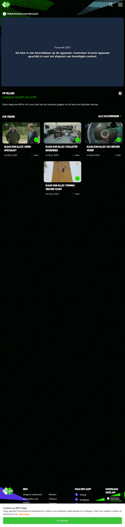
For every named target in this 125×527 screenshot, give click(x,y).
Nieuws (52, 494)
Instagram (84, 499)
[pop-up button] (111, 80)
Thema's (53, 498)
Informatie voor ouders (31, 500)
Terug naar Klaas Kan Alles (22, 14)
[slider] (62, 73)
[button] (7, 80)
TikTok (82, 494)
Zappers (53, 503)
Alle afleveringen (108, 116)
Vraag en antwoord (32, 494)
